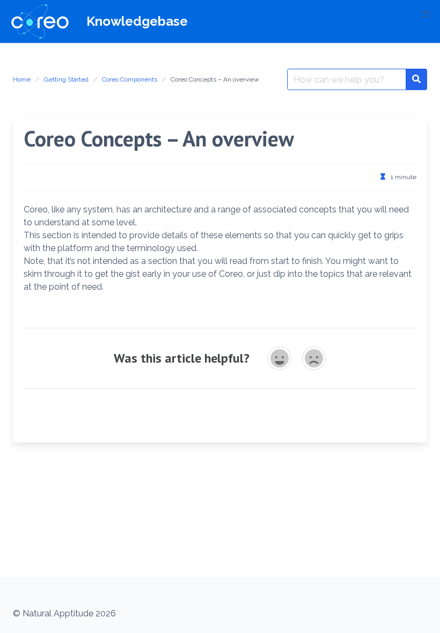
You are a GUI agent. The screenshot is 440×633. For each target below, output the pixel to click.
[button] (426, 14)
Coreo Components (129, 79)
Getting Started (66, 79)
